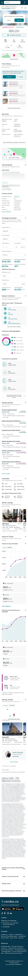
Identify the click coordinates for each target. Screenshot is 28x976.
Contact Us (4, 948)
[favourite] (22, 7)
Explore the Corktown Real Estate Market (13, 868)
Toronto (13, 8)
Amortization (17, 243)
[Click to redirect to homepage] (2, 2)
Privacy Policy (5, 938)
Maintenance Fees (6, 272)
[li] (11, 913)
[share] (25, 7)
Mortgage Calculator (20, 950)
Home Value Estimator (7, 950)
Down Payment (5, 235)
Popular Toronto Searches (10, 876)
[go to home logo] (9, 901)
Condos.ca (4, 905)
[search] (12, 2)
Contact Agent (14, 762)
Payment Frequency (7, 251)
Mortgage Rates (6, 951)
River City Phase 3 (6, 8)
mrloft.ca (11, 934)
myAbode (12, 905)
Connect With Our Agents (15, 948)
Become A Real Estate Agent (9, 936)
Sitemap (21, 938)
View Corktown (6, 606)
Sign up (19, 20)
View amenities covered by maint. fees (14, 142)
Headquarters (19, 934)
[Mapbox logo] (5, 720)
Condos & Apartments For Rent (13, 953)
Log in (9, 20)
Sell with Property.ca (17, 946)
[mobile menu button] (25, 2)
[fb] (5, 913)
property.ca (4, 934)
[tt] (2, 913)
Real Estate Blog (5, 946)
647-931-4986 (15, 756)
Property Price (6, 227)
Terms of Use (13, 938)
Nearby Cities (6, 883)
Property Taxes (5, 280)
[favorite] (20, 511)
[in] (8, 913)
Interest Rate (5, 243)
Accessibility (22, 936)
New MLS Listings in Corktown (11, 891)
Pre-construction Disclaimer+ (14, 964)
